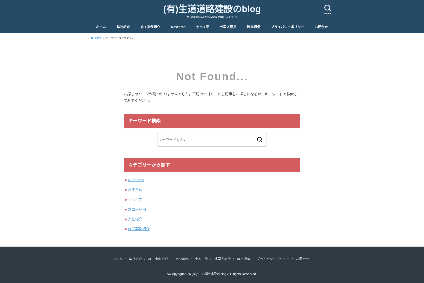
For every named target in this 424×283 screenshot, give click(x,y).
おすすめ (135, 190)
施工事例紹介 (150, 27)
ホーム (101, 27)
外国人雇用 (228, 27)
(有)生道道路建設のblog (212, 9)
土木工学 (202, 27)
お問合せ (321, 27)
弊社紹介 (123, 27)
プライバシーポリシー (287, 27)
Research (178, 27)
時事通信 (253, 27)
